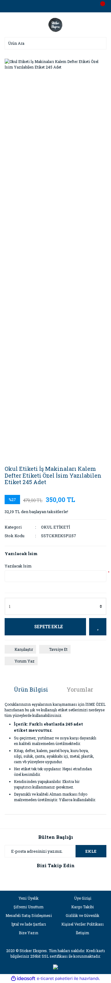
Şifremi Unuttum (28, 906)
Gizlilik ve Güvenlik (82, 915)
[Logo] (55, 24)
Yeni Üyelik (28, 898)
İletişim (82, 932)
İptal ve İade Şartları (28, 924)
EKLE (91, 851)
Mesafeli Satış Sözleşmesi (29, 915)
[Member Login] (55, 6)
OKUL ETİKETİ (55, 527)
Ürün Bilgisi (31, 689)
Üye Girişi (82, 898)
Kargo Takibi (82, 906)
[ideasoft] (23, 978)
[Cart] (100, 6)
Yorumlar (80, 689)
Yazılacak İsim (18, 565)
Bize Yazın (28, 932)
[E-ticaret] (55, 978)
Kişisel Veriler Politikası (82, 924)
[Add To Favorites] (97, 626)
